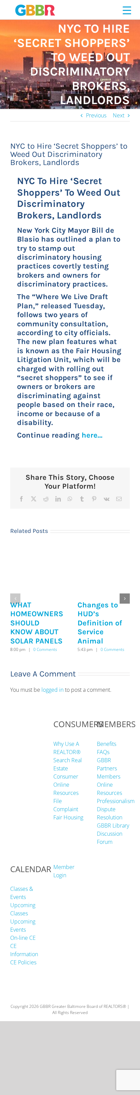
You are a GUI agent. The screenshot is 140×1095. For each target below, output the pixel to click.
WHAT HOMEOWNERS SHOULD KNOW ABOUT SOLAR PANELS (36, 623)
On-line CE (23, 938)
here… (92, 435)
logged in (52, 689)
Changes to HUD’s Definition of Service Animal (99, 623)
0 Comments (45, 649)
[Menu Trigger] (127, 10)
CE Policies (23, 962)
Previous (96, 115)
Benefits (106, 744)
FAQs (103, 752)
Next (118, 115)
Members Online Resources (109, 785)
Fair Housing (68, 817)
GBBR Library (113, 825)
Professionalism (116, 801)
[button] (15, 598)
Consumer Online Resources (65, 785)
